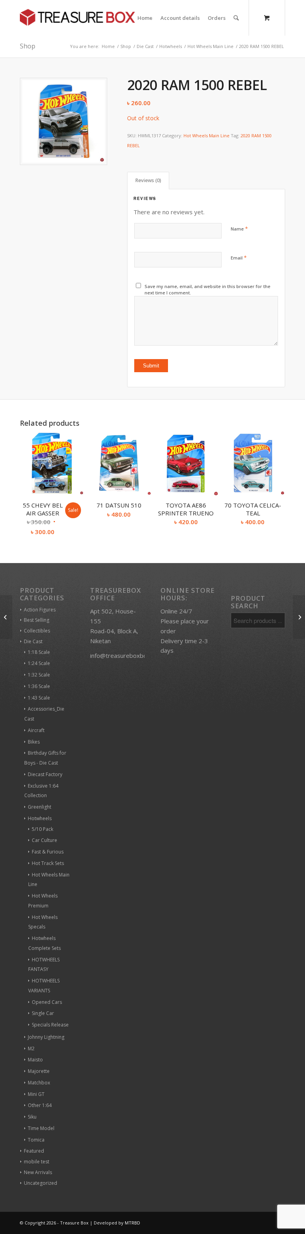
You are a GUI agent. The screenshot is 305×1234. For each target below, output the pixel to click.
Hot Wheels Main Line (206, 135)
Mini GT (36, 1094)
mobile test (36, 1161)
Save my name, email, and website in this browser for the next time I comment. (207, 289)
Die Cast (33, 641)
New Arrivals (38, 1172)
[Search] (236, 18)
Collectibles (37, 630)
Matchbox (39, 1082)
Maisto (35, 1059)
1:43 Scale (39, 697)
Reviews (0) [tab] (148, 180)
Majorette (39, 1071)
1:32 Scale (39, 674)
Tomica (36, 1139)
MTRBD (132, 1223)
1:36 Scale (39, 686)
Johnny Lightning (46, 1037)
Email (239, 257)
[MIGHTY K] (299, 617)
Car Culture (44, 840)
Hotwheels (40, 818)
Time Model (41, 1128)
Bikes (34, 741)
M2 (31, 1048)
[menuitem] (144, 18)
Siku (32, 1116)
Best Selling (36, 620)
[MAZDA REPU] (6, 617)
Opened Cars (47, 1002)
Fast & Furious (48, 851)
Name (239, 228)
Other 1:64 (40, 1105)
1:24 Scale (39, 663)
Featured (34, 1151)
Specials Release (50, 1024)
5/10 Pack (42, 829)
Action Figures (40, 609)
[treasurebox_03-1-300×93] (77, 18)
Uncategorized (40, 1183)
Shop (27, 46)
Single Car (43, 1013)
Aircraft (36, 730)
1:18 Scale (39, 652)
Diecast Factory (45, 774)
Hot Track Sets (48, 863)
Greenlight (39, 806)
